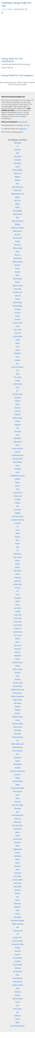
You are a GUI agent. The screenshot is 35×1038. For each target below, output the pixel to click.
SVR (20, 112)
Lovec (17, 604)
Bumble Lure (17, 292)
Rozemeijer (17, 829)
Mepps (17, 659)
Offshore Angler (17, 717)
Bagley (17, 197)
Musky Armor (17, 693)
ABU (17, 153)
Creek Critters (17, 336)
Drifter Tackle (17, 384)
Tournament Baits (17, 944)
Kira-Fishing (17, 570)
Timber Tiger (17, 937)
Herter (17, 482)
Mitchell (17, 672)
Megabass (17, 655)
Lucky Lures (17, 621)
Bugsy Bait (17, 289)
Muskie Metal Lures (17, 689)
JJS (17, 550)
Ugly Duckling (17, 964)
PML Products (17, 750)
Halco (17, 472)
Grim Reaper (17, 462)
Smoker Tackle (18, 880)
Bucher (17, 282)
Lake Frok (17, 581)
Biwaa (17, 251)
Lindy (17, 594)
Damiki (17, 350)
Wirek (18, 988)
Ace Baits (17, 160)
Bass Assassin (17, 211)
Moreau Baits (17, 686)
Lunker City (17, 628)
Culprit (17, 340)
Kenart (17, 564)
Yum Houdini (17, 1009)
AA (17, 146)
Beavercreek (17, 214)
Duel (17, 387)
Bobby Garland (18, 261)
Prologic (17, 767)
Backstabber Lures (17, 194)
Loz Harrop (17, 608)
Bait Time (17, 200)
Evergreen (17, 397)
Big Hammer (17, 238)
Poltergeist (17, 757)
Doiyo (18, 374)
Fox (17, 428)
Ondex (17, 720)
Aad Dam (17, 149)
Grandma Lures (17, 458)
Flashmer (17, 424)
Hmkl (17, 489)
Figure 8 (17, 407)
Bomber (17, 265)
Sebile (17, 846)
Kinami (17, 567)
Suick (17, 910)
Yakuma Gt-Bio (17, 998)
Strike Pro (17, 907)
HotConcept (17, 496)
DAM (17, 346)
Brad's (17, 275)
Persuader (17, 733)
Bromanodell (17, 278)
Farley (17, 404)
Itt (17, 526)
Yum (17, 1005)
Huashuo (17, 503)
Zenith (17, 1019)
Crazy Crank (17, 329)
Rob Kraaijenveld (17, 815)
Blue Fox (18, 255)
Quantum (17, 774)
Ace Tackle (17, 163)
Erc (17, 391)
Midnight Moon (17, 662)
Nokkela (17, 710)
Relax (17, 798)
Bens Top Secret (17, 221)
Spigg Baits (17, 886)
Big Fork (17, 234)
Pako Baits (17, 730)
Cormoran (17, 319)
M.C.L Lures (17, 635)
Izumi (17, 530)
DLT (17, 370)
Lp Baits (17, 611)
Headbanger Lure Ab (17, 475)
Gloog (17, 445)
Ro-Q (17, 812)
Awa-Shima (17, 190)
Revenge (17, 801)
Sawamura (17, 842)
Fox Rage (17, 431)
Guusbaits (17, 469)
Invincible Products (17, 520)
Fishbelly (10, 9)
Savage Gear (17, 839)
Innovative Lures (17, 516)
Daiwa (17, 343)
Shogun (17, 852)
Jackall (17, 533)
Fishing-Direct (17, 418)
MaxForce (17, 649)
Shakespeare (17, 849)
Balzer (17, 204)
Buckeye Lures (17, 285)
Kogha (17, 574)
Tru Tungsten (17, 958)
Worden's (17, 992)
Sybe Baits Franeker (17, 920)
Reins (17, 795)
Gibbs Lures (17, 441)
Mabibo (17, 638)
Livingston (17, 598)
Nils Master (17, 703)
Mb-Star (17, 652)
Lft (17, 591)
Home (3, 9)
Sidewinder (17, 856)
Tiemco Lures (17, 930)
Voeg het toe (22, 122)
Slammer (17, 866)
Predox (17, 761)
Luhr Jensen (17, 625)
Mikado (17, 666)
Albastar (17, 177)
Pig (17, 740)
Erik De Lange (17, 394)
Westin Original (17, 985)
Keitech (17, 560)
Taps (17, 927)
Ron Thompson (17, 825)
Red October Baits (17, 788)
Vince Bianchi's (17, 978)
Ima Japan (17, 509)
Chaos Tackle (17, 302)
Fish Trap (18, 411)
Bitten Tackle (17, 248)
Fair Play (17, 401)
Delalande (17, 353)
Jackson (17, 537)
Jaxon (17, 540)
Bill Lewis (17, 244)
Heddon (17, 479)
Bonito (17, 268)
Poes (17, 754)
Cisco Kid (17, 309)
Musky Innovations (17, 696)
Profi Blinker (17, 764)
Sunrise (17, 913)
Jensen (17, 543)
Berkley (17, 224)
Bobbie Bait (17, 258)
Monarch (17, 679)
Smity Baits (17, 876)
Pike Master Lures (17, 744)
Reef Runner (17, 791)
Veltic (17, 975)
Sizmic (17, 863)
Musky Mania (17, 700)
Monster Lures (17, 683)
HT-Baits (17, 499)
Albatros (17, 180)
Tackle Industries (17, 924)
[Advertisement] (17, 35)
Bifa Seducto (17, 231)
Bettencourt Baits (17, 227)
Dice (17, 363)
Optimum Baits (17, 723)
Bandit (17, 207)
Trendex (17, 947)
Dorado (17, 380)
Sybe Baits (17, 917)
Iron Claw (17, 523)
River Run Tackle (17, 805)
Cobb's (17, 316)
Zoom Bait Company (17, 1026)
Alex (17, 183)
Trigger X (17, 954)
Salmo (17, 832)
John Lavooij (17, 557)
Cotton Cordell (17, 323)
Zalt (17, 1012)
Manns (17, 642)
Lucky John (17, 618)
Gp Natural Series (17, 455)
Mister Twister (17, 669)
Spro (17, 897)
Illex (17, 506)
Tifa (17, 934)
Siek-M (17, 859)
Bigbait (17, 241)
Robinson (17, 818)
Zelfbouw (17, 1015)
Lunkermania (17, 632)
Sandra (17, 835)
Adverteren (23, 129)
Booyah (17, 272)
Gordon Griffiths (17, 448)
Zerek (18, 1022)
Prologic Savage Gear (17, 771)
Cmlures (17, 312)
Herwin (17, 486)
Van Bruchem (17, 971)
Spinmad (17, 890)
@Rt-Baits (17, 143)
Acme (17, 166)
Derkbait (17, 360)
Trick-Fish (17, 951)
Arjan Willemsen (17, 187)
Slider (17, 869)
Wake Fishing (17, 981)
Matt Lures (17, 645)
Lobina (17, 601)
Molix (17, 676)
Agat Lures (17, 173)
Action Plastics (17, 170)
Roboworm (17, 822)
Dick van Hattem (17, 367)
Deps (17, 357)
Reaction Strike (17, 781)
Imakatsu (17, 513)
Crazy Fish (17, 333)
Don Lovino (17, 377)
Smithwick (17, 873)
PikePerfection (17, 747)
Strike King (17, 903)
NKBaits (17, 706)
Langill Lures (17, 584)
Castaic (17, 299)
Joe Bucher (17, 554)
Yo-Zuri (17, 1002)
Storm (17, 900)
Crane (17, 326)
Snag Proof (17, 883)
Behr (17, 217)
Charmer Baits (17, 306)
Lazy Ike (17, 587)
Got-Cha (17, 452)
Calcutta (17, 295)
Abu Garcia (17, 156)
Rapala (17, 778)
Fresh (17, 435)
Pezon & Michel (17, 737)
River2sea (17, 808)
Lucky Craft (17, 615)
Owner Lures (17, 727)
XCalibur (17, 995)
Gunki (17, 465)
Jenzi (17, 547)
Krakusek (17, 577)
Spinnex (17, 893)
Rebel (18, 784)
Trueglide (17, 961)
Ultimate (18, 968)
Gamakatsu (17, 438)
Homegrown (17, 492)
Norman (17, 713)
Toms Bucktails (17, 941)
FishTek (17, 421)
